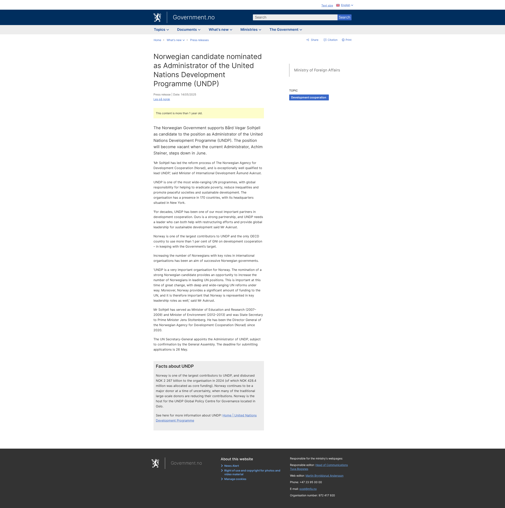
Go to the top (210, 443)
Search (344, 17)
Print (349, 39)
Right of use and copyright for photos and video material (252, 472)
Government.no (194, 17)
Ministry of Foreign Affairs (317, 70)
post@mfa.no (308, 488)
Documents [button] (187, 29)
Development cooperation (309, 97)
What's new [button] (219, 29)
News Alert (231, 465)
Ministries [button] (249, 29)
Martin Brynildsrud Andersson (324, 475)
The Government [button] (284, 29)
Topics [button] (160, 29)
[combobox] (295, 17)
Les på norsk (161, 99)
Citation (332, 39)
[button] (176, 40)
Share (314, 39)
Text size (327, 5)
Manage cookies (235, 479)
